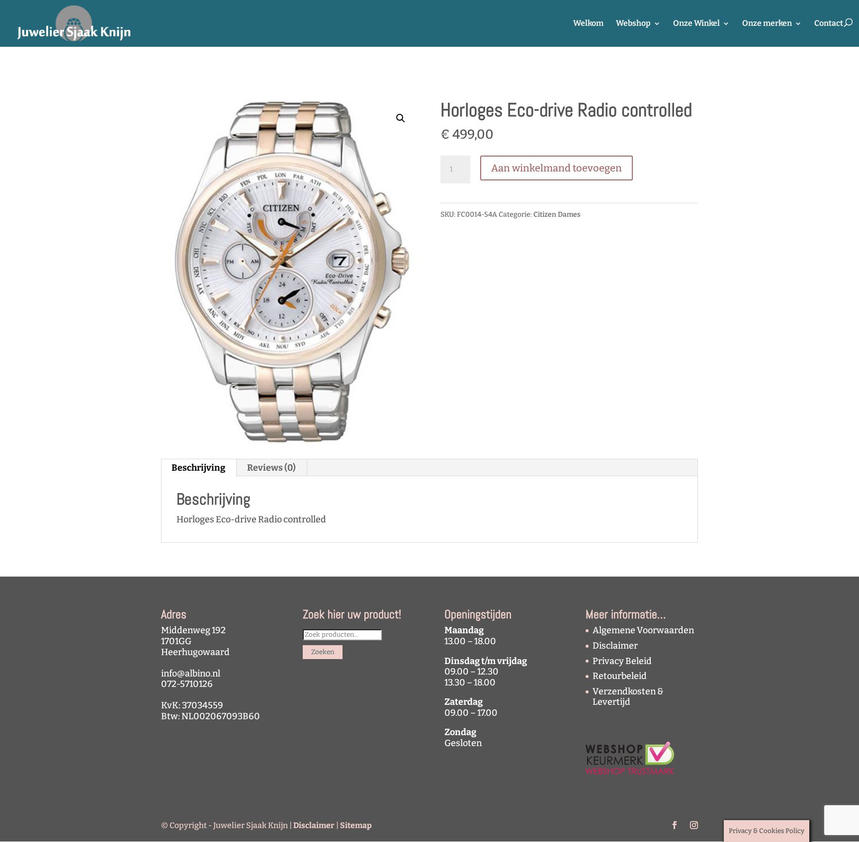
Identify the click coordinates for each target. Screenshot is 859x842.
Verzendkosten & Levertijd (628, 697)
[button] (401, 118)
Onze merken (767, 24)
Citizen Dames (557, 214)
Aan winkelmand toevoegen (556, 168)
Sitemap (356, 825)
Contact (828, 24)
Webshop (633, 24)
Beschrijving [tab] (198, 467)
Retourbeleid (620, 676)
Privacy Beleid (622, 661)
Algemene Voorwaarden (643, 630)
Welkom (588, 24)
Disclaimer (615, 645)
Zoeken (322, 652)
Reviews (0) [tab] (271, 467)
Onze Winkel (696, 24)
